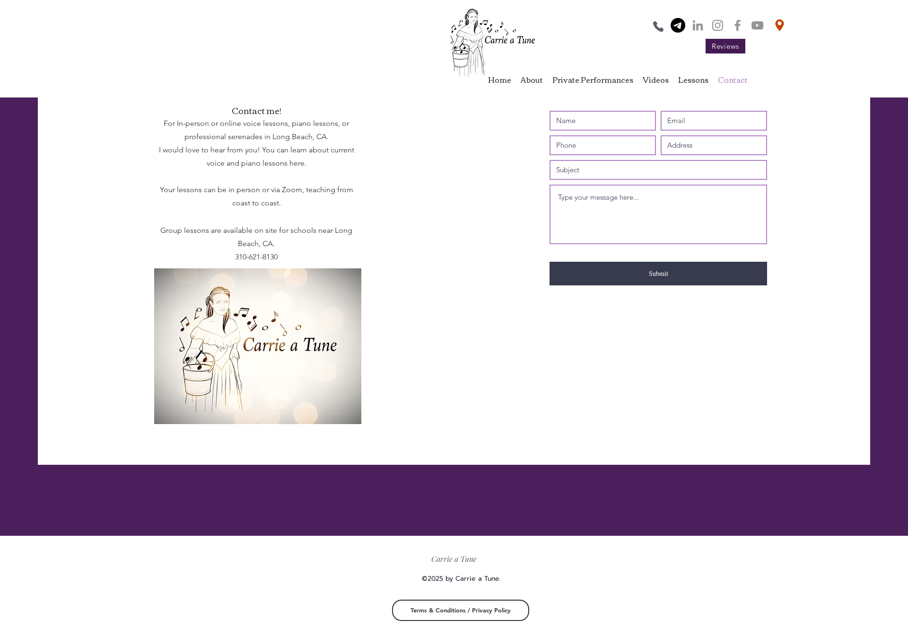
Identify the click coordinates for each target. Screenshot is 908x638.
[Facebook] (737, 25)
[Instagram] (717, 25)
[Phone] (658, 26)
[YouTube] (757, 25)
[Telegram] (678, 25)
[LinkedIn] (697, 25)
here (297, 163)
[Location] (779, 25)
